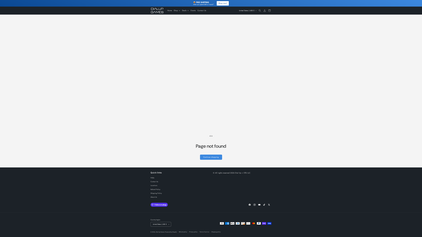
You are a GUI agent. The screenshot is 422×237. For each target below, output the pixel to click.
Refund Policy (155, 189)
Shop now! (222, 3)
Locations (154, 185)
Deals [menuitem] (184, 10)
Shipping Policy (156, 193)
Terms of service (204, 232)
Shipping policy (216, 232)
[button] (259, 10)
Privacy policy (193, 232)
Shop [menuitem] (176, 10)
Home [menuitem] (169, 10)
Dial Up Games (160, 232)
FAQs (152, 178)
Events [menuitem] (193, 10)
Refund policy (183, 232)
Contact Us (154, 181)
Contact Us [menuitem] (201, 10)
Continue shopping (211, 157)
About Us (154, 197)
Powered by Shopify (171, 232)
